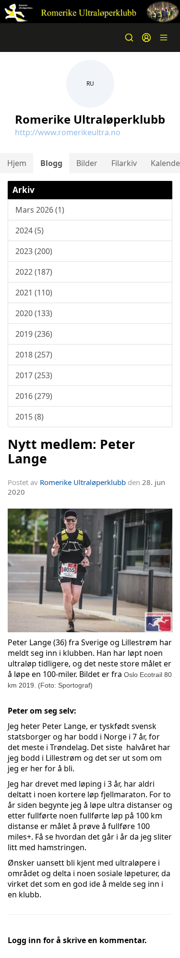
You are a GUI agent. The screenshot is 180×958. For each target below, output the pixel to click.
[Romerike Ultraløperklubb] (90, 11)
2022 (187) (33, 272)
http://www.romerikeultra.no (67, 132)
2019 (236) (33, 334)
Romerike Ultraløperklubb (83, 482)
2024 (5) (29, 230)
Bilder (86, 163)
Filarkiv (124, 163)
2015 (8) (29, 416)
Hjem (16, 163)
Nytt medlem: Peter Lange (71, 451)
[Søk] (129, 37)
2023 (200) (33, 251)
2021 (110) (33, 292)
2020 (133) (33, 313)
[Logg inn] (146, 37)
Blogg (51, 163)
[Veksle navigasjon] (163, 37)
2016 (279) (33, 396)
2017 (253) (33, 375)
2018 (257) (33, 354)
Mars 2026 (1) (39, 209)
